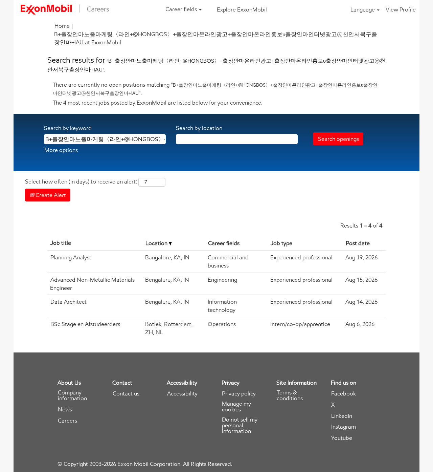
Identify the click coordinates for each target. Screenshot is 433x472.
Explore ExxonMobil (242, 9)
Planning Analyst (70, 257)
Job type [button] (281, 243)
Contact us (126, 393)
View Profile (401, 9)
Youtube (341, 438)
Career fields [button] (181, 9)
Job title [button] (60, 242)
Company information (72, 395)
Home (62, 25)
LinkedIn (341, 416)
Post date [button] (358, 243)
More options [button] (61, 150)
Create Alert (50, 195)
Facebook (343, 393)
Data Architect (68, 301)
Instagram (343, 427)
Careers (67, 420)
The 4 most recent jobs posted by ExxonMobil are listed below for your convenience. (158, 102)
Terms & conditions (290, 395)
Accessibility (182, 393)
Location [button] (157, 243)
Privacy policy (239, 393)
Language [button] (363, 9)
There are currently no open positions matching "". (215, 88)
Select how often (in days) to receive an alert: (81, 181)
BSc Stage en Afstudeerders (85, 324)
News (65, 409)
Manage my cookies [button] (236, 407)
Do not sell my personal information (239, 425)
